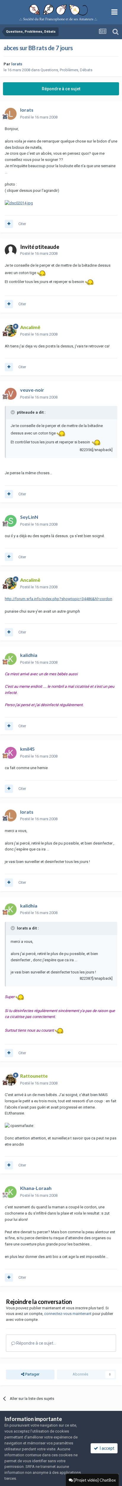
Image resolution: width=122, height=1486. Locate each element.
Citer (22, 224)
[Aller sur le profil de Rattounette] (11, 1080)
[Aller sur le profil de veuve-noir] (11, 394)
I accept (106, 1448)
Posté (38, 117)
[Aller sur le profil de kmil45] (11, 753)
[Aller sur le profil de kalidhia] (11, 659)
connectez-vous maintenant (68, 1313)
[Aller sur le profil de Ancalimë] (11, 331)
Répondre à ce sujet (61, 88)
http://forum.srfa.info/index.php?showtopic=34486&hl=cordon (58, 599)
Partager (31, 1374)
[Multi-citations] (9, 224)
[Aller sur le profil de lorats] (11, 114)
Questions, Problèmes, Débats (66, 70)
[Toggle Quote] (13, 412)
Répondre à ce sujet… (35, 1343)
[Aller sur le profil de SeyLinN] (11, 521)
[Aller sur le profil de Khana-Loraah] (11, 1192)
